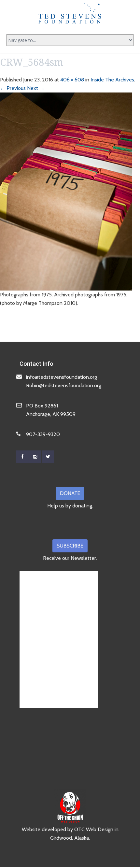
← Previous (13, 88)
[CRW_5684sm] (66, 191)
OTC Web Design (93, 829)
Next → (36, 88)
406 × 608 (72, 80)
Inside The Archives (112, 80)
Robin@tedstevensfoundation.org (63, 385)
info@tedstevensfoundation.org (61, 377)
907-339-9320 (43, 434)
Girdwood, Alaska (69, 838)
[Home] (70, 13)
